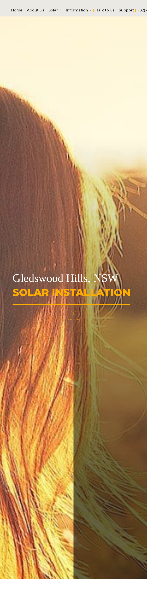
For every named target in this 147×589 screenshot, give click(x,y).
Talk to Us (105, 10)
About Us (35, 10)
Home (17, 10)
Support (126, 10)
